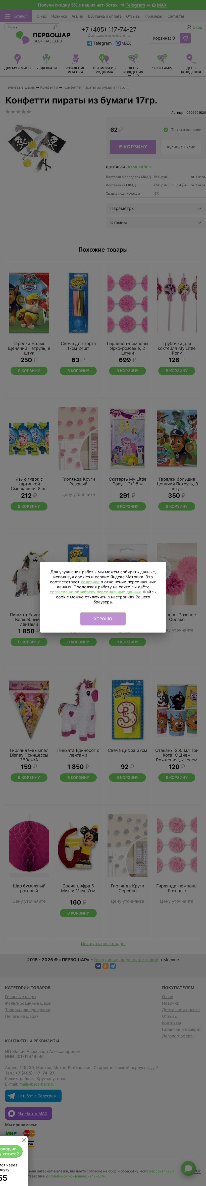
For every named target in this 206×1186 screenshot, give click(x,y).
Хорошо (103, 618)
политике (90, 581)
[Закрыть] (24, 1141)
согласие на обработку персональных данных (95, 591)
